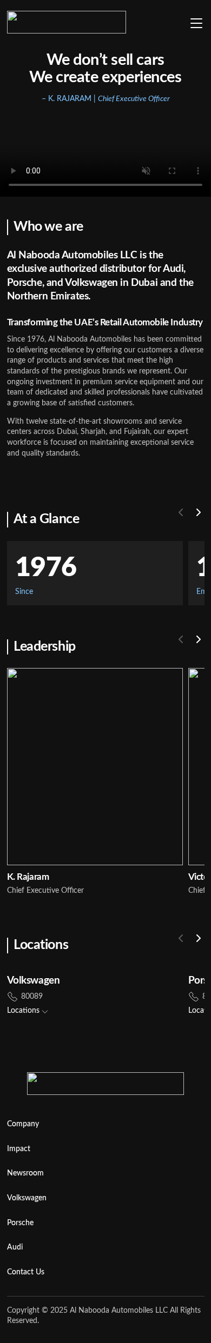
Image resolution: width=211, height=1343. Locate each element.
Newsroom (25, 1173)
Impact (18, 1149)
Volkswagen (27, 1198)
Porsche (20, 1223)
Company (23, 1124)
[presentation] (180, 512)
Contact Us (25, 1272)
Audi (15, 1247)
